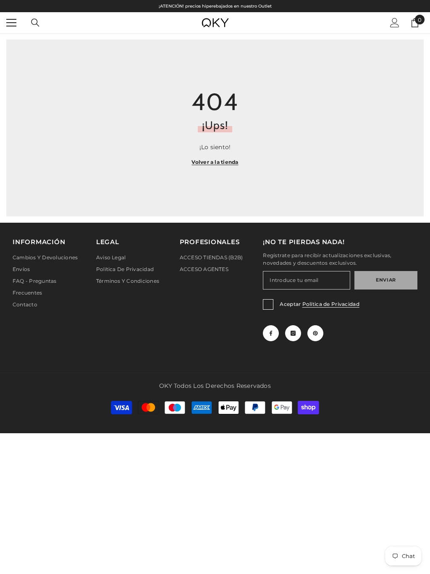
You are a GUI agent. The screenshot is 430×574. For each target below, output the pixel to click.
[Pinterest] (315, 333)
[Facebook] (271, 333)
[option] (215, 6)
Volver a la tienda (214, 162)
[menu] (11, 23)
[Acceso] (394, 22)
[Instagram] (293, 333)
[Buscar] (35, 23)
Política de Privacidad (330, 304)
